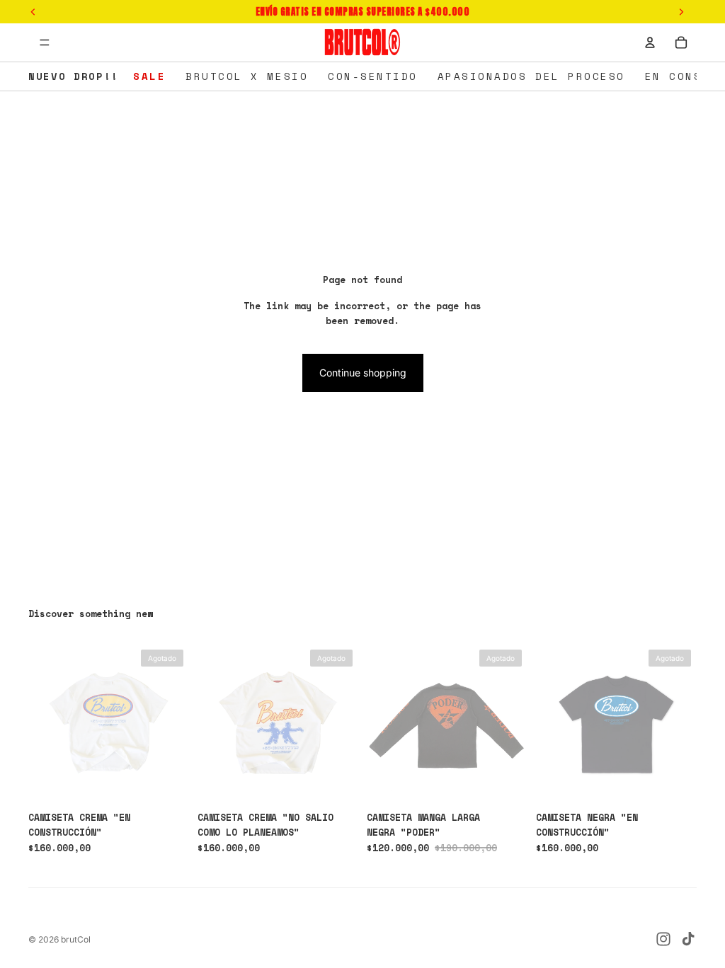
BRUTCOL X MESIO (246, 76)
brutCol (76, 939)
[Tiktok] (688, 938)
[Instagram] (663, 938)
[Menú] (44, 42)
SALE (149, 76)
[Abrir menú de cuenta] (650, 42)
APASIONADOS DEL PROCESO (531, 76)
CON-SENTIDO (373, 76)
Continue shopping (362, 373)
